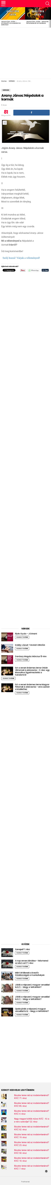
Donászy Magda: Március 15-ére (30, 656)
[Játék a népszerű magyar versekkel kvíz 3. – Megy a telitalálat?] (7, 988)
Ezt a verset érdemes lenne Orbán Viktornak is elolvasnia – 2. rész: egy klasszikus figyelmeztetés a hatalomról (32, 671)
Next (49, 17)
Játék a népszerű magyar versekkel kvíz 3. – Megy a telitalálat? (32, 985)
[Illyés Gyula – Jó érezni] (7, 637)
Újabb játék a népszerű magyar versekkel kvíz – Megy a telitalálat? (32, 1010)
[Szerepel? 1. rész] (7, 952)
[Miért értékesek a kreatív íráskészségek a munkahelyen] (7, 976)
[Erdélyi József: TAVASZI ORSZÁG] (7, 648)
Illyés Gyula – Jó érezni (26, 633)
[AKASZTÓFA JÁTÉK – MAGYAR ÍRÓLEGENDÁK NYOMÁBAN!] (37, 13)
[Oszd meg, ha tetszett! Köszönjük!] (31, 113)
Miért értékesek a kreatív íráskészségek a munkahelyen (30, 973)
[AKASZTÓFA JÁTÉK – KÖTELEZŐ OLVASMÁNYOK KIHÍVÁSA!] (12, 13)
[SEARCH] (48, 3)
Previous (1, 17)
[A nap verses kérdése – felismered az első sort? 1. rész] (7, 964)
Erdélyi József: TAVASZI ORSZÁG (30, 645)
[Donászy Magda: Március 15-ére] (7, 659)
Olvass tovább (22, 637)
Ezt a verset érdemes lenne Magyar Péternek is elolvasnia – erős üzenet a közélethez (32, 687)
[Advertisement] (25, 53)
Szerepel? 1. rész (22, 949)
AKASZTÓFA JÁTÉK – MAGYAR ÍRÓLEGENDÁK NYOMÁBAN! (37, 22)
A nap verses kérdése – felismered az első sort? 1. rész (31, 961)
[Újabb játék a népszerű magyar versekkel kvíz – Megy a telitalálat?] (7, 1012)
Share (5, 123)
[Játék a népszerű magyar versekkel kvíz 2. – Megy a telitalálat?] (7, 1000)
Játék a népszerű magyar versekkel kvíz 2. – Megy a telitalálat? (32, 998)
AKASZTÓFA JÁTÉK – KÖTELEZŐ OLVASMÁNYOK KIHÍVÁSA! (11, 23)
